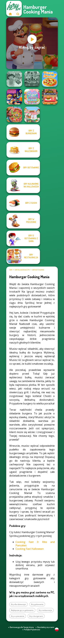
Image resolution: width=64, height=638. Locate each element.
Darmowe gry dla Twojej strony (22, 627)
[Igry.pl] (10, 14)
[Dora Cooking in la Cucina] (14, 79)
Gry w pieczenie (17, 616)
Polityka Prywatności (32, 629)
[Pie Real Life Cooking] (14, 114)
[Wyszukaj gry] (18, 14)
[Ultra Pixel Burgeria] (49, 96)
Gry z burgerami (36, 616)
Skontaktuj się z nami (45, 627)
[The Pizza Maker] (49, 79)
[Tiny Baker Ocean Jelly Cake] (32, 96)
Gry (10, 270)
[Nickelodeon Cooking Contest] (14, 96)
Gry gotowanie (38, 270)
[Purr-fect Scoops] (32, 114)
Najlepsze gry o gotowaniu (22, 610)
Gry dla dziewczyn (22, 270)
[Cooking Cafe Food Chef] (32, 79)
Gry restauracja (45, 610)
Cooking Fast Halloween (30, 548)
